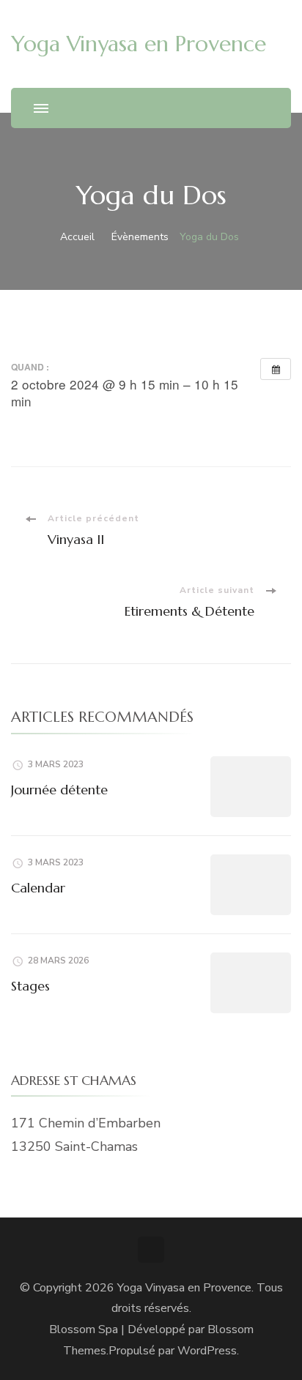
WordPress (207, 1351)
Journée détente (59, 789)
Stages (30, 985)
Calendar (38, 887)
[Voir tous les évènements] (275, 369)
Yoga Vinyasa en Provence (138, 43)
